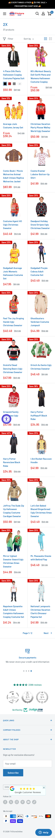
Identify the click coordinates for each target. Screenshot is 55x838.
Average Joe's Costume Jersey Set (13, 126)
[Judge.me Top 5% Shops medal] (27, 697)
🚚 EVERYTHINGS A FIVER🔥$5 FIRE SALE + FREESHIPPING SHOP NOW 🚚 (27, 4)
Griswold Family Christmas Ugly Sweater (10, 415)
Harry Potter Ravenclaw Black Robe (11, 462)
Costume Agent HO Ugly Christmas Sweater (12, 225)
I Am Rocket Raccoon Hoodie (41, 460)
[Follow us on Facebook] (5, 802)
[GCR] (12, 788)
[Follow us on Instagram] (17, 802)
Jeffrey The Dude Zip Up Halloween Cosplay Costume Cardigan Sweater (13, 511)
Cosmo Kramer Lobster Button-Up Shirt (40, 174)
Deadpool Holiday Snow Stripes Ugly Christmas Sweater (40, 225)
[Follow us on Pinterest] (22, 802)
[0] (49, 13)
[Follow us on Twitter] (11, 802)
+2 (20, 84)
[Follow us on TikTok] (34, 802)
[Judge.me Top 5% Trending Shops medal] (42, 697)
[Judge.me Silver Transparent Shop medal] (13, 697)
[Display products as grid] (45, 38)
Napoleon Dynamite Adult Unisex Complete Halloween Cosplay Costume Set (13, 611)
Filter (10, 38)
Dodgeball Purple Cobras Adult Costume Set (39, 271)
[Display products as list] (50, 38)
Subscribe (13, 772)
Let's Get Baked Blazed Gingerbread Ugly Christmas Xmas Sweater (41, 511)
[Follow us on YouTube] (28, 802)
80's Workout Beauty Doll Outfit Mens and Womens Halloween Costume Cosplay (41, 76)
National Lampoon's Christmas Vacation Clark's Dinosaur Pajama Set (40, 611)
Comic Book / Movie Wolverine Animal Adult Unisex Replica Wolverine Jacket (13, 176)
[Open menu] (4, 14)
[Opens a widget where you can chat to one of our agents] (43, 832)
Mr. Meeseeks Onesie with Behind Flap (41, 558)
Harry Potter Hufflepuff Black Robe (39, 415)
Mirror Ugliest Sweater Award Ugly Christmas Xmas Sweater (13, 561)
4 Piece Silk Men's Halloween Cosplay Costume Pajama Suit (13, 75)
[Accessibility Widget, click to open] (6, 419)
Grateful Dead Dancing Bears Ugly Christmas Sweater (12, 369)
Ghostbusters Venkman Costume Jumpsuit (40, 322)
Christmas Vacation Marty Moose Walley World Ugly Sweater (40, 127)
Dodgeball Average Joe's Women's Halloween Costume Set (13, 273)
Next (46, 633)
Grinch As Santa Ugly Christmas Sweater (41, 367)
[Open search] (37, 13)
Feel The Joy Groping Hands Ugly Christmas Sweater (13, 322)
